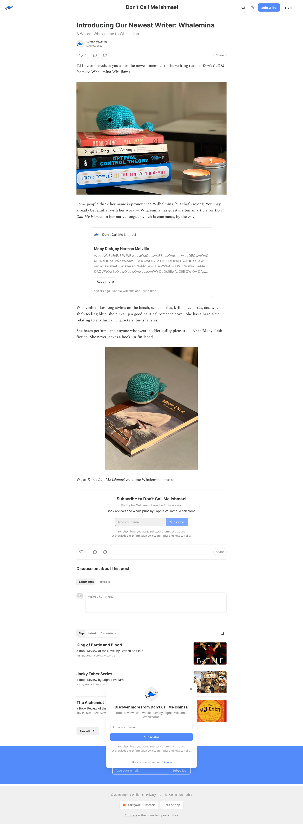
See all (85, 731)
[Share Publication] (252, 7)
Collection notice (180, 795)
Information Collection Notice (150, 750)
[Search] (243, 7)
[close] (191, 689)
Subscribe (269, 7)
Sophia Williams (96, 41)
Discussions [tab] (108, 633)
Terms (162, 795)
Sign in (290, 7)
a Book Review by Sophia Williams (100, 680)
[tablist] (94, 582)
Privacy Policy (182, 750)
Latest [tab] (92, 633)
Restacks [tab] (104, 582)
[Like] (79, 689)
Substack (131, 815)
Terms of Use (171, 746)
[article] (151, 653)
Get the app (171, 805)
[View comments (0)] (95, 55)
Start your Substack (141, 805)
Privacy (151, 795)
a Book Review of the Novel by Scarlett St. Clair (109, 651)
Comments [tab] (86, 582)
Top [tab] (81, 633)
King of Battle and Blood (99, 645)
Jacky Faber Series (94, 674)
